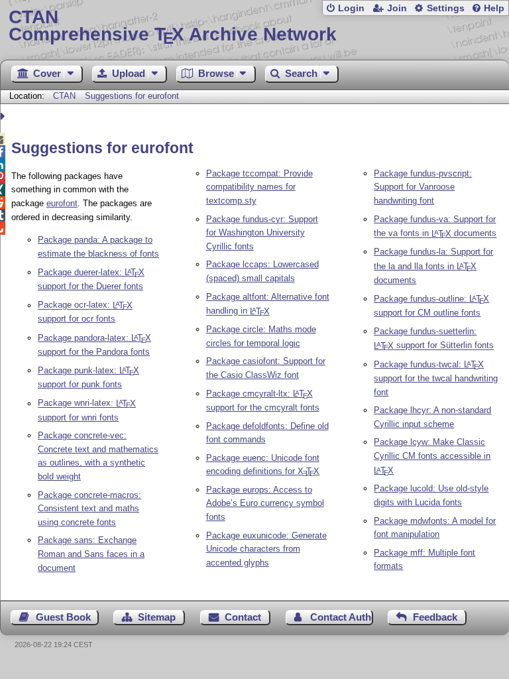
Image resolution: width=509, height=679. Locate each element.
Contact (243, 617)
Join (397, 8)
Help (494, 8)
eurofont (62, 203)
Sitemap (157, 617)
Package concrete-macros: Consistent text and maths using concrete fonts (89, 509)
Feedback (435, 617)
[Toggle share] (4, 116)
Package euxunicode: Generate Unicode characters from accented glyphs (266, 549)
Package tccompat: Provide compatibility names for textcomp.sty (259, 187)
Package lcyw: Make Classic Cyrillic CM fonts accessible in (432, 456)
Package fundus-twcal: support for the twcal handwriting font (436, 378)
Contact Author (341, 617)
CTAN (64, 96)
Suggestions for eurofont (132, 96)
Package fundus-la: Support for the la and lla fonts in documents (433, 266)
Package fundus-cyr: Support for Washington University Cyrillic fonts (262, 233)
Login (351, 8)
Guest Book (63, 617)
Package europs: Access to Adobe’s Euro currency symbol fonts (265, 504)
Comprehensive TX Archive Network (173, 26)
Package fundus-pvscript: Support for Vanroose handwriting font (423, 187)
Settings (446, 8)
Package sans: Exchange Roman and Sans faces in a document (91, 554)
